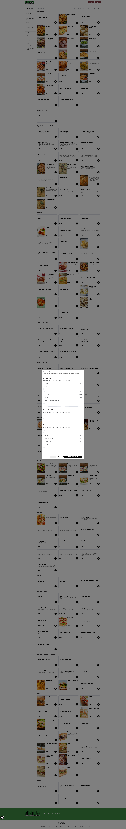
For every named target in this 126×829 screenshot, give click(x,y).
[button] (2, 817)
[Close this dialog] (82, 371)
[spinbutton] (53, 457)
